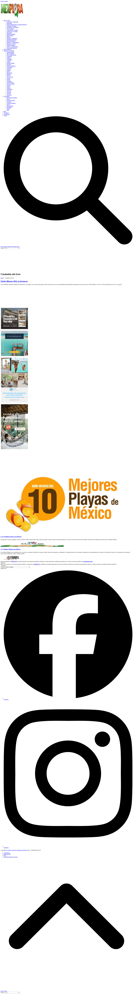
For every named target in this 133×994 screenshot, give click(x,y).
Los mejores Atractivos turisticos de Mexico (16, 850)
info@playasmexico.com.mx (11, 857)
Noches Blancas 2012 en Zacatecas (14, 281)
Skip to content (4, 1)
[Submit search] (19, 248)
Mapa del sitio (7, 854)
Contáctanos (7, 852)
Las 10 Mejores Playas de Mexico (11, 536)
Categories (3, 567)
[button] (10, 246)
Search (2, 248)
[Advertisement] (66, 260)
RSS (5, 855)
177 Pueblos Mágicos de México (11, 549)
